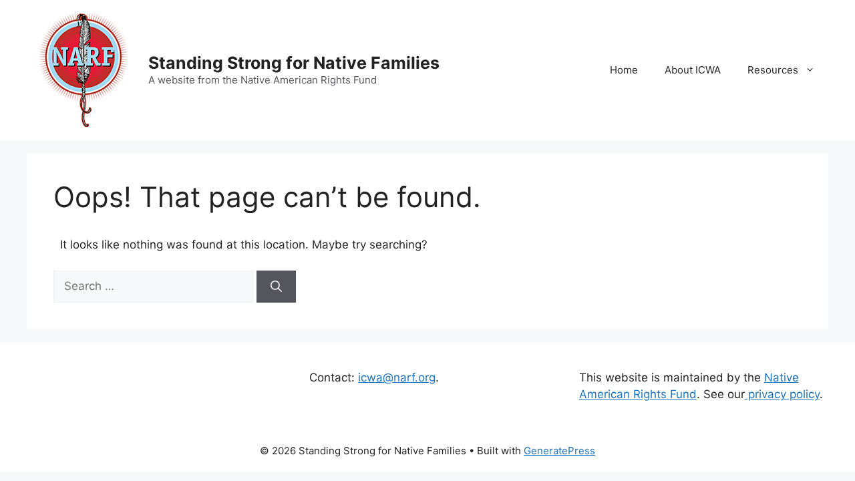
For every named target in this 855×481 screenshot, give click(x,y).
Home (624, 69)
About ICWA (693, 69)
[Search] (276, 287)
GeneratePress (559, 450)
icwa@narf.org (397, 377)
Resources (772, 69)
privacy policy (782, 394)
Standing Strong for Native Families (294, 63)
